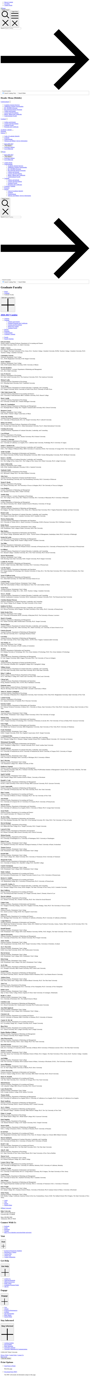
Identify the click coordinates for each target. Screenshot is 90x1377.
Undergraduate (5, 101)
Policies (3, 133)
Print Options (8, 156)
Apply (6, 1200)
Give (5, 1307)
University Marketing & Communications (15, 1349)
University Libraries (9, 1347)
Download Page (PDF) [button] (10, 1372)
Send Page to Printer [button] (10, 1366)
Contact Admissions (9, 1257)
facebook (6, 1226)
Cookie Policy (13, 1355)
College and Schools (10, 111)
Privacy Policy (5, 1355)
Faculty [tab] (6, 337)
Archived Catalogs (9, 158)
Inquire (6, 1203)
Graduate (3, 119)
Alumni (6, 1309)
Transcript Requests (9, 1280)
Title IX (6, 1286)
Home (6, 291)
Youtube (6, 1231)
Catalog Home (8, 5)
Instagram (7, 1229)
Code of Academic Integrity (12, 136)
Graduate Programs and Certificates (17, 323)
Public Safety (8, 1283)
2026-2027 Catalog (9, 315)
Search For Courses (13, 326)
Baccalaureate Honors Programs (13, 109)
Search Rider (22, 93)
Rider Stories (7, 1315)
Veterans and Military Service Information (15, 141)
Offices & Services (9, 1282)
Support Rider (8, 1205)
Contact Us (7, 1279)
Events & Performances (10, 1310)
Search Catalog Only (10, 93)
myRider (6, 1312)
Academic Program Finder (11, 1285)
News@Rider (8, 1344)
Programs (3, 131)
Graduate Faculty (9, 125)
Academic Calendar (6, 129)
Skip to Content (8, 2)
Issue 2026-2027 (8, 154)
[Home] (3, 8)
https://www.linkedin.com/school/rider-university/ (18, 1232)
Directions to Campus (10, 1252)
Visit (5, 1202)
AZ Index (7, 3)
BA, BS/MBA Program (10, 108)
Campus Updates (9, 1343)
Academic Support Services (12, 105)
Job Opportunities (9, 1313)
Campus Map (8, 1254)
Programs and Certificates (11, 127)
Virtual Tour (7, 1255)
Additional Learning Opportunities (13, 106)
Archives (6, 318)
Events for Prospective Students (13, 1250)
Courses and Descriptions (11, 112)
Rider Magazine (8, 1346)
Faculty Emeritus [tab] (9, 339)
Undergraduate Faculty (10, 116)
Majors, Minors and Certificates (13, 114)
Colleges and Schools (14, 321)
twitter (6, 1228)
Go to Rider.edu (8, 159)
